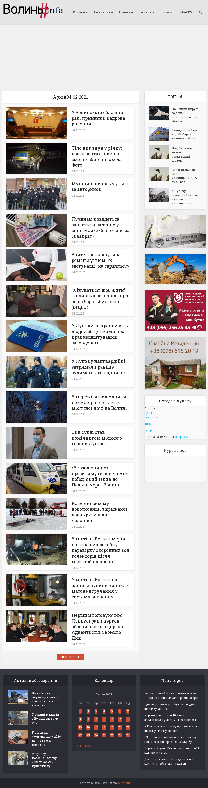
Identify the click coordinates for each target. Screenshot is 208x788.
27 (119, 735)
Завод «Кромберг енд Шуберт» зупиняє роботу (185, 134)
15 (80, 727)
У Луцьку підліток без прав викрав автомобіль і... (185, 197)
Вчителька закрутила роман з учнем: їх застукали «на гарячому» (100, 260)
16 (88, 727)
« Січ (79, 746)
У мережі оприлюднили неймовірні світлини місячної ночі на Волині (99, 402)
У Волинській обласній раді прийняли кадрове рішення (98, 118)
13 (119, 719)
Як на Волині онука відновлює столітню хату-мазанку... (45, 699)
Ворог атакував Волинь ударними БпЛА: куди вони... (184, 176)
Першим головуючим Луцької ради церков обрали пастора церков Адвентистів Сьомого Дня (97, 626)
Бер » (88, 746)
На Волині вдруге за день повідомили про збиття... (185, 115)
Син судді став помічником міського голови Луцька (97, 437)
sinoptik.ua (182, 437)
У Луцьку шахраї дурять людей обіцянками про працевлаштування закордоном (100, 334)
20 (119, 727)
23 (88, 735)
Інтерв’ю (147, 12)
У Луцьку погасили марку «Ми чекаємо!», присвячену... (44, 760)
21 (127, 727)
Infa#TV (185, 12)
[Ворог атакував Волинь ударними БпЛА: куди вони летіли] (160, 174)
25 (104, 735)
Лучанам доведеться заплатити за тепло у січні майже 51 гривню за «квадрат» (100, 227)
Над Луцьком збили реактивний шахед (182, 154)
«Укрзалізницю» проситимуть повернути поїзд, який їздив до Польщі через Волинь (100, 476)
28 (127, 735)
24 (96, 735)
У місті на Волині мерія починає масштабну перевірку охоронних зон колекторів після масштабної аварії (100, 550)
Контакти (123, 783)
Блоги (166, 12)
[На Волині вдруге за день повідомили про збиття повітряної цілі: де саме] (160, 113)
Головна (80, 12)
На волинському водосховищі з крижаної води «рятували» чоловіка (99, 511)
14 (127, 719)
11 (104, 719)
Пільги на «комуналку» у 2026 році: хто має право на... (46, 739)
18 (104, 727)
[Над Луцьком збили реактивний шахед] (160, 152)
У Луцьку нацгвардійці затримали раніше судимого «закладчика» (99, 366)
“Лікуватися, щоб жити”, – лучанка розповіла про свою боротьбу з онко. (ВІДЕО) (100, 298)
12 (112, 719)
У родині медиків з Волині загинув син (45, 718)
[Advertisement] (104, 54)
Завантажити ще (70, 657)
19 (112, 727)
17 (96, 727)
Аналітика (103, 12)
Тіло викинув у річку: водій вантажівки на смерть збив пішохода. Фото (97, 156)
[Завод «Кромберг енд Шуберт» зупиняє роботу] (160, 134)
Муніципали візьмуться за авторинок (100, 186)
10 (96, 719)
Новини (126, 12)
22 (80, 735)
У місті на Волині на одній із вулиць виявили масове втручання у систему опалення (100, 588)
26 (112, 735)
